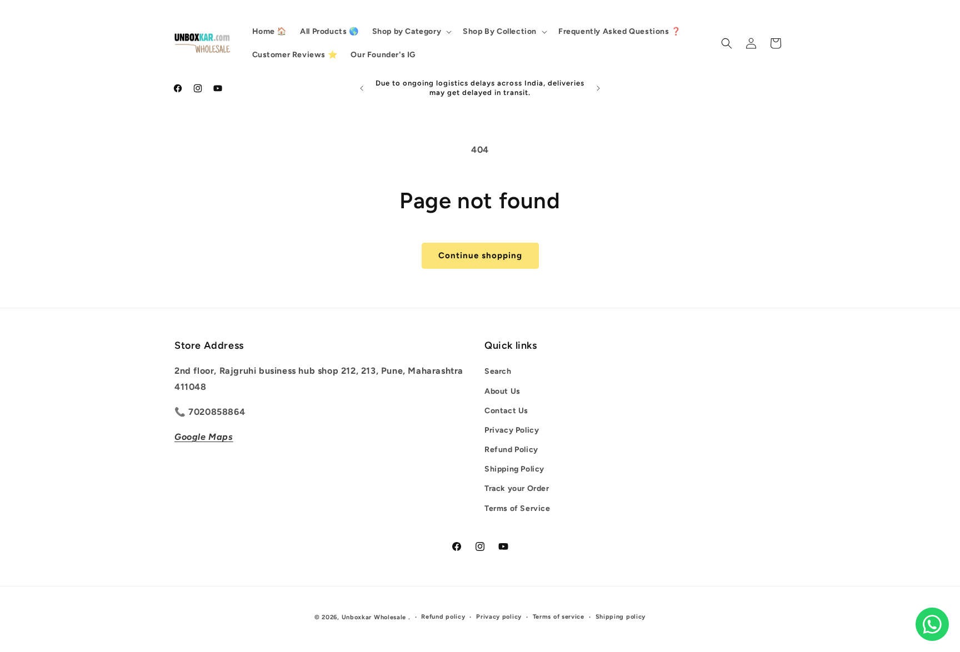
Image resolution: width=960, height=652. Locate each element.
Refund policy (443, 616)
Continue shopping (480, 255)
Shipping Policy (514, 469)
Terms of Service (517, 508)
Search (498, 372)
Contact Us (506, 410)
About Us (502, 391)
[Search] (726, 43)
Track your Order (516, 489)
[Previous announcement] (361, 88)
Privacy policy (499, 616)
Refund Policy (511, 450)
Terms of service (558, 616)
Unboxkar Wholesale (375, 617)
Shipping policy (621, 616)
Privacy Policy (511, 430)
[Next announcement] (598, 88)
